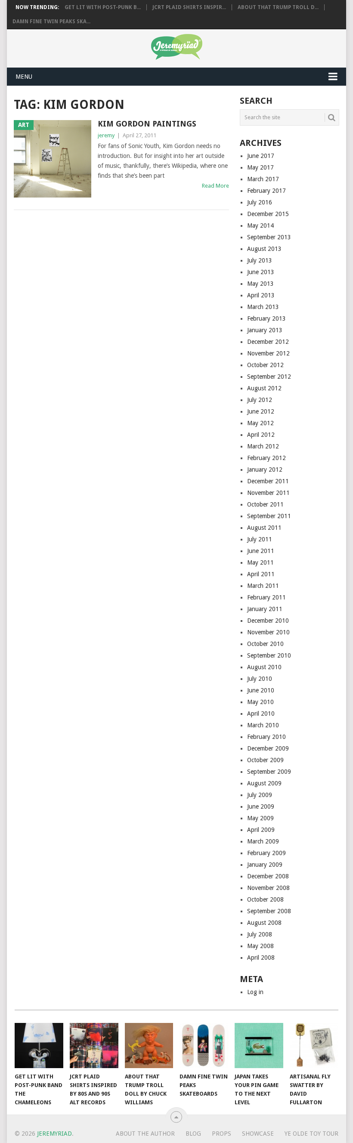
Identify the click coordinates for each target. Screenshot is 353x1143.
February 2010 (266, 736)
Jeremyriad (54, 1133)
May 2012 (260, 423)
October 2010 (265, 643)
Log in (255, 992)
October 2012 (265, 364)
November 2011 (268, 492)
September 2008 (269, 911)
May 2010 (260, 701)
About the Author (145, 1133)
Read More (215, 185)
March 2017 (263, 179)
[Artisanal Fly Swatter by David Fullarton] (314, 1045)
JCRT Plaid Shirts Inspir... (189, 7)
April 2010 (261, 713)
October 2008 (265, 899)
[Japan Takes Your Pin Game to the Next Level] (259, 1045)
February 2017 (266, 190)
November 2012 (268, 353)
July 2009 (259, 794)
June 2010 (260, 690)
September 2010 (269, 655)
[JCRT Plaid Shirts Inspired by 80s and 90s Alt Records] (94, 1045)
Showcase (258, 1133)
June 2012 (260, 411)
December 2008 (268, 876)
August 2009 (264, 783)
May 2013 (260, 283)
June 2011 (260, 550)
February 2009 (266, 853)
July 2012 (259, 399)
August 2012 (264, 388)
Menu (23, 76)
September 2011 (269, 516)
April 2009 (261, 829)
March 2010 (263, 725)
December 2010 (268, 620)
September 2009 (269, 771)
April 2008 (261, 957)
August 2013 (264, 248)
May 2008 (260, 945)
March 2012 (263, 446)
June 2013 (260, 272)
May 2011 (260, 562)
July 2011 (259, 539)
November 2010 (268, 632)
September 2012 (269, 376)
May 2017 (260, 167)
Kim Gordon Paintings (147, 123)
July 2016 (259, 202)
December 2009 (268, 748)
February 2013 (266, 318)
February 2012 (266, 457)
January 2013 (264, 330)
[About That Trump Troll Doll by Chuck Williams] (149, 1045)
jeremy (106, 135)
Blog (193, 1133)
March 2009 (263, 841)
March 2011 (263, 585)
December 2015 (268, 213)
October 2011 (265, 504)
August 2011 (264, 527)
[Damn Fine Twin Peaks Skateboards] (204, 1045)
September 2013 (269, 237)
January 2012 (264, 469)
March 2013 (263, 306)
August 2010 (264, 667)
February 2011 (266, 597)
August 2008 (264, 922)
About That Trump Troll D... (278, 7)
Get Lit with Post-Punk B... (103, 7)
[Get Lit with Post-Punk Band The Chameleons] (39, 1045)
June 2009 (260, 806)
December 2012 (268, 341)
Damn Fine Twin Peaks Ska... (51, 22)
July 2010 (259, 678)
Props (221, 1133)
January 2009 (264, 864)
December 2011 (268, 481)
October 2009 (265, 760)
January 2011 (264, 608)
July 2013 (259, 260)
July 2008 (259, 934)
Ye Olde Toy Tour (311, 1133)
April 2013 (261, 295)
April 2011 (261, 574)
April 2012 (261, 434)
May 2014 (260, 225)
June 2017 (260, 155)
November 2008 (268, 887)
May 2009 (260, 818)
